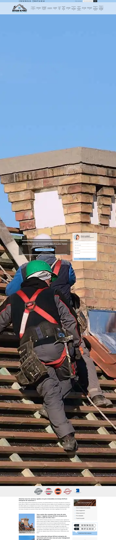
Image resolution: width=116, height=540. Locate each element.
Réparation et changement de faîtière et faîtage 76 (101, 8)
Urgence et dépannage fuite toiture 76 (79, 8)
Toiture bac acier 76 (59, 8)
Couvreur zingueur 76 (55, 8)
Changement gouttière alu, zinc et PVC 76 (44, 8)
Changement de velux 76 (49, 8)
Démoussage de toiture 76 (89, 8)
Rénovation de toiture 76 (38, 8)
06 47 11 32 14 (39, 1)
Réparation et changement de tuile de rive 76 (95, 8)
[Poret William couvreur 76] (19, 8)
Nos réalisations (44, 249)
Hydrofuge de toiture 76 (68, 8)
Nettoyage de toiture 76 (84, 8)
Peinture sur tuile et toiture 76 (63, 8)
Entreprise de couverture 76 (33, 8)
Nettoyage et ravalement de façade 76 (73, 8)
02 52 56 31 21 (25, 1)
